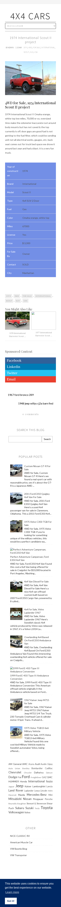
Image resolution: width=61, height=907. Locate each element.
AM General (15, 764)
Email (11, 379)
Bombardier (37, 768)
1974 (25, 47)
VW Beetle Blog (18, 848)
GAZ (44, 777)
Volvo (27, 812)
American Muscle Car (21, 842)
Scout (26, 52)
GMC (50, 777)
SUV (31, 52)
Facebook (14, 360)
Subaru (19, 808)
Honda (23, 781)
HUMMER (13, 781)
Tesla (37, 808)
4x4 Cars (30, 16)
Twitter (12, 373)
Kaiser (28, 786)
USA (35, 52)
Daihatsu (39, 772)
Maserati (12, 795)
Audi (37, 764)
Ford (26, 776)
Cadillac (49, 768)
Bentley (25, 768)
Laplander (29, 790)
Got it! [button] (10, 901)
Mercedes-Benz (37, 794)
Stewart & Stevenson (36, 803)
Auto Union (14, 768)
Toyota (47, 807)
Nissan (27, 799)
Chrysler (28, 773)
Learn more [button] (12, 892)
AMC (25, 764)
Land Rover (15, 790)
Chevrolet (14, 772)
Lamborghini (39, 786)
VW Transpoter (18, 855)
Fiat (19, 777)
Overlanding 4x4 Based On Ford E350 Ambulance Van (37, 640)
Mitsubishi (15, 799)
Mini (50, 795)
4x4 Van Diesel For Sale (36, 581)
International (48, 47)
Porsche (49, 799)
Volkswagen (16, 812)
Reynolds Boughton (17, 803)
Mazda (21, 794)
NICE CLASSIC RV (20, 835)
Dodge (12, 777)
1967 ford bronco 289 (21, 394)
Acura (31, 764)
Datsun (49, 773)
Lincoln (43, 790)
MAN (50, 791)
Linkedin (13, 367)
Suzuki (29, 808)
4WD (30, 47)
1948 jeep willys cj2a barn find (35, 403)
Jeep (19, 786)
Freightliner (36, 777)
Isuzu (49, 781)
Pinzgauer (38, 799)
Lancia (49, 786)
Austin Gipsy (46, 764)
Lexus (37, 790)
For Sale (36, 47)
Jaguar (11, 786)
